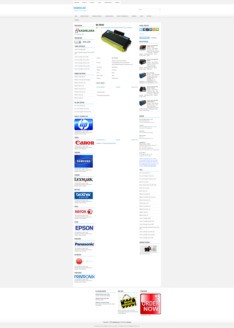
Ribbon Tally (77, 95)
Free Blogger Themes (123, 326)
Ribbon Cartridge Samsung (81, 79)
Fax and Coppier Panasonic (81, 111)
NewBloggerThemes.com (134, 326)
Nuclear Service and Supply (103, 295)
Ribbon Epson (78, 85)
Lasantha (115, 326)
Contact (92, 2)
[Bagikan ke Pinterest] (104, 83)
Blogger (129, 322)
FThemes (101, 326)
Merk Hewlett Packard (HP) (146, 185)
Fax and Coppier (109, 16)
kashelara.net (80, 8)
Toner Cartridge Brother (80, 63)
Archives (153, 37)
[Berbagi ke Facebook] (102, 83)
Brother (149, 16)
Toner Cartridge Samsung (81, 66)
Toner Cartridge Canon (80, 60)
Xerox (142, 16)
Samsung (134, 16)
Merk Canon (142, 182)
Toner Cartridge (85, 16)
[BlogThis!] (98, 83)
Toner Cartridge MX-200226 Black (152, 101)
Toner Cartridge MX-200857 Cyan (152, 46)
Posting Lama (134, 86)
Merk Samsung (143, 188)
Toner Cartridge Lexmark (80, 69)
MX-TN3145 (100, 25)
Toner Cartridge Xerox (80, 57)
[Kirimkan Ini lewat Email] (97, 83)
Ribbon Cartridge (97, 16)
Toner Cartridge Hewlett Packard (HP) (84, 52)
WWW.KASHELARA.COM (103, 294)
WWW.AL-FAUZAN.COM (102, 302)
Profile (84, 2)
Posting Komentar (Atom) (109, 143)
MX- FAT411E (150, 73)
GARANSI (117, 2)
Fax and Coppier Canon (80, 108)
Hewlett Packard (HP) (123, 16)
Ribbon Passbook (79, 88)
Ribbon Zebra (78, 98)
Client (99, 2)
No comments (128, 27)
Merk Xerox (142, 191)
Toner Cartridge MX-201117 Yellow (152, 87)
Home (76, 16)
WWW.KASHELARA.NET (102, 298)
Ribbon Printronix (79, 92)
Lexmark (77, 20)
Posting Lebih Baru (101, 86)
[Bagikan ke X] (100, 83)
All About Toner (100, 300)
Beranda (76, 2)
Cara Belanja (108, 2)
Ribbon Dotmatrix (79, 82)
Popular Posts (144, 37)
